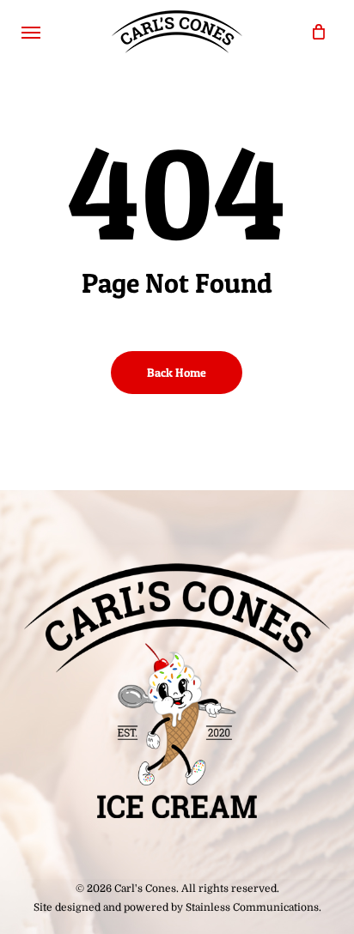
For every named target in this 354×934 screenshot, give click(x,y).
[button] (30, 31)
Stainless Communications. (253, 907)
